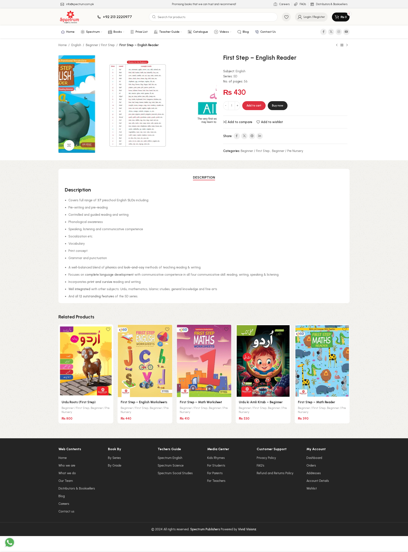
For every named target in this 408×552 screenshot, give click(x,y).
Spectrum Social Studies (175, 473)
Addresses (313, 473)
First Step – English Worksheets (144, 402)
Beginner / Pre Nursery (287, 151)
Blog (61, 496)
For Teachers (216, 481)
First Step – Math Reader (316, 402)
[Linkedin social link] (259, 136)
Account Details (317, 481)
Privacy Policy (266, 458)
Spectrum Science (171, 465)
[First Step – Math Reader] (322, 360)
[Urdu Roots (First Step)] (85, 360)
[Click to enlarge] (69, 145)
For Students (216, 465)
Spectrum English (170, 458)
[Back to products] (341, 45)
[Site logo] (69, 17)
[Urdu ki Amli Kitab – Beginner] (263, 360)
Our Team (65, 481)
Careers (63, 504)
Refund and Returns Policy (275, 473)
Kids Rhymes (216, 458)
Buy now (277, 105)
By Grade (114, 465)
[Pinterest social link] (252, 136)
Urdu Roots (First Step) (79, 402)
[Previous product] (336, 45)
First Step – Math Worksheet (201, 402)
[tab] (204, 177)
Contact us (66, 511)
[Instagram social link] (339, 32)
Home (62, 45)
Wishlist (311, 488)
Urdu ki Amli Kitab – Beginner (261, 402)
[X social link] (331, 32)
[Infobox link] (77, 4)
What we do (67, 473)
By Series (114, 458)
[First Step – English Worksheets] (145, 360)
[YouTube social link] (346, 32)
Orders (311, 465)
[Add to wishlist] (108, 329)
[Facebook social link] (323, 32)
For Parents (215, 473)
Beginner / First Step (100, 45)
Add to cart (253, 105)
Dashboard (314, 458)
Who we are (66, 465)
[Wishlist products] (286, 17)
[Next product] (347, 45)
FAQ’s (260, 465)
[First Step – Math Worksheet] (204, 360)
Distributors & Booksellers (76, 488)
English (76, 45)
